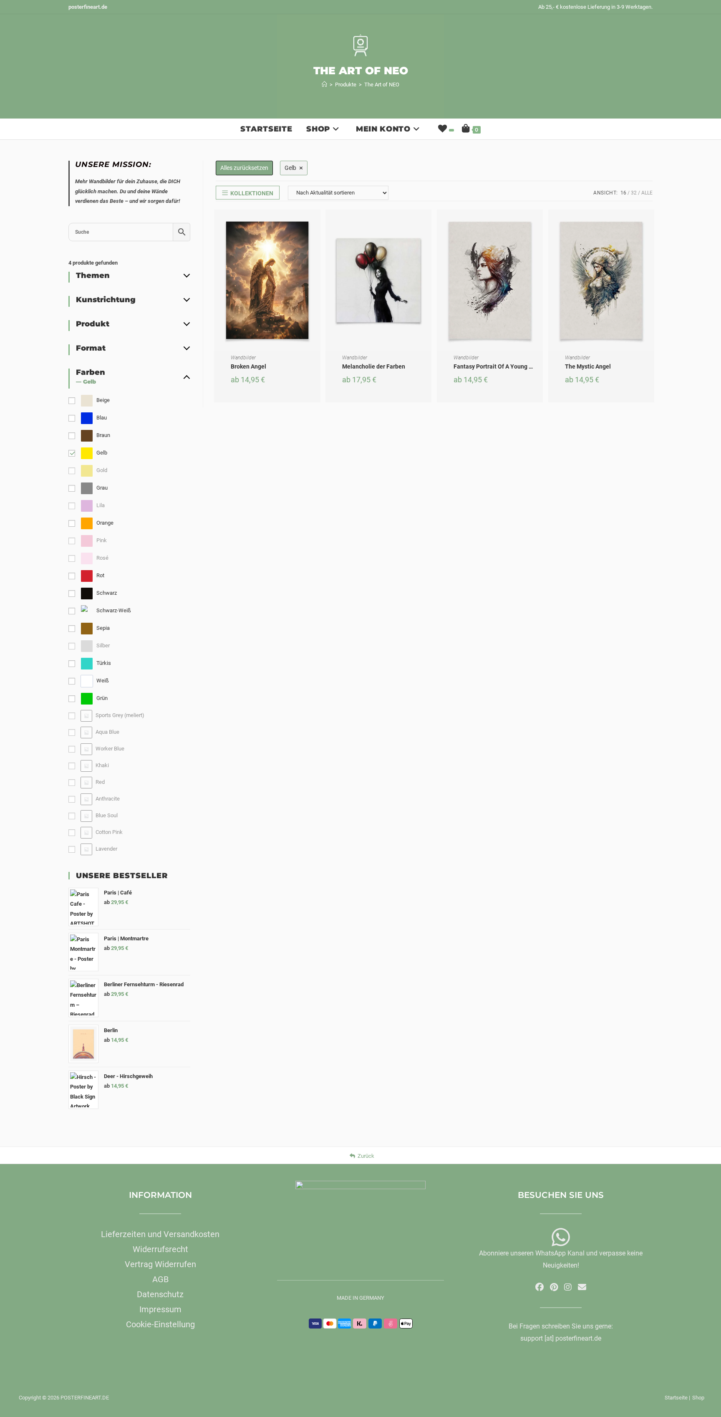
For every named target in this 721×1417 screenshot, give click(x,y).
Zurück (366, 1156)
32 (634, 193)
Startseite (676, 1397)
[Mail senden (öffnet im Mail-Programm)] (582, 1287)
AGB (160, 1279)
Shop (698, 1397)
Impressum (160, 1309)
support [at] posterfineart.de (560, 1338)
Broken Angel (248, 366)
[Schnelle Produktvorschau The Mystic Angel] (650, 224)
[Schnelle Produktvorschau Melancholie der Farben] (427, 224)
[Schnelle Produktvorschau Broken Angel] (316, 224)
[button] (316, 245)
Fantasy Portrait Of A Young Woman (501, 366)
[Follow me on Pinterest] (554, 1287)
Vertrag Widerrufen (160, 1264)
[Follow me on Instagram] (568, 1287)
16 (623, 193)
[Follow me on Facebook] (539, 1287)
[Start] (324, 84)
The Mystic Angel (588, 366)
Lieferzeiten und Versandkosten (160, 1234)
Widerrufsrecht (160, 1249)
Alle (647, 193)
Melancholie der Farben (373, 366)
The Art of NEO (381, 84)
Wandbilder (243, 358)
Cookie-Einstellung (160, 1324)
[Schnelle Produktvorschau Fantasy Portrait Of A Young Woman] (538, 224)
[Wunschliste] (445, 129)
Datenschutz (160, 1294)
